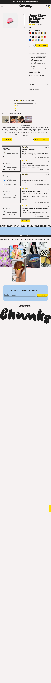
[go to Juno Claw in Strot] (36, 40)
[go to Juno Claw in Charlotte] (42, 33)
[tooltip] (29, 125)
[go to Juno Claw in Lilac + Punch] (30, 33)
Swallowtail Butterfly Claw (12, 181)
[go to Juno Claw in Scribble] (30, 37)
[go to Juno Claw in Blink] (39, 40)
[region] (17, 119)
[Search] (46, 6)
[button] (38, 24)
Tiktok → (20, 236)
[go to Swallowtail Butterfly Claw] (30, 40)
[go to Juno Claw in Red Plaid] (45, 37)
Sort (36, 144)
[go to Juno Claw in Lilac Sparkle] (36, 37)
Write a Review (42, 140)
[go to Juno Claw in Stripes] (36, 33)
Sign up (42, 295)
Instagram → (29, 236)
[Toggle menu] (2, 6)
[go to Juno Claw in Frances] (45, 33)
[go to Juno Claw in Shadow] (33, 33)
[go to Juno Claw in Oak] (39, 33)
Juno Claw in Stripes (12, 195)
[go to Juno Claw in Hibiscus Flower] (33, 40)
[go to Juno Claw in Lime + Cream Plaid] (42, 37)
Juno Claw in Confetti (12, 167)
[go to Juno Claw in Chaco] (42, 40)
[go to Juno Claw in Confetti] (33, 37)
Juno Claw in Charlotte (12, 153)
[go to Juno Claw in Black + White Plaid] (39, 37)
